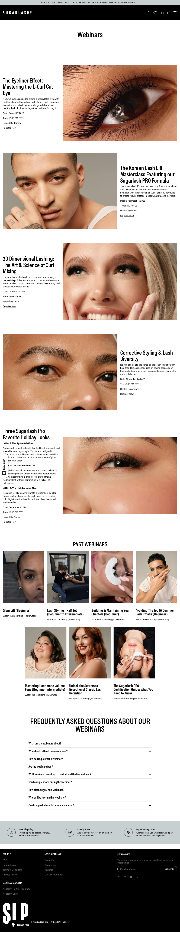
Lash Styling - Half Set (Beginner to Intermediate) (65, 612)
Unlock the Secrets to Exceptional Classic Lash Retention (85, 689)
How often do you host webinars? (46, 789)
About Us (49, 860)
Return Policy (9, 865)
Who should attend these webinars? (48, 751)
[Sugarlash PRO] (17, 12)
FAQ (5, 860)
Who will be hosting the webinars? (47, 797)
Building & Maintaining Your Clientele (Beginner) (110, 612)
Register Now (9, 127)
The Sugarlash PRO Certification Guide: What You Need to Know (133, 689)
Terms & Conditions (12, 869)
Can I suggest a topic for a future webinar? (51, 805)
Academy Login (10, 893)
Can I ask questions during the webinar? (50, 781)
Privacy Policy (10, 874)
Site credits (55, 922)
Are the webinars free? (40, 766)
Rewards (48, 869)
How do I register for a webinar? (45, 758)
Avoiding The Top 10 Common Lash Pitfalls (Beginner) (155, 612)
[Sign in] (162, 12)
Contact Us (50, 865)
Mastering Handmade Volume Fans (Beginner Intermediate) (45, 687)
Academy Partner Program (16, 888)
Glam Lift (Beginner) (17, 610)
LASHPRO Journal (53, 874)
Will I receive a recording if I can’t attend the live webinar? (59, 774)
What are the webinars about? (44, 743)
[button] (169, 12)
